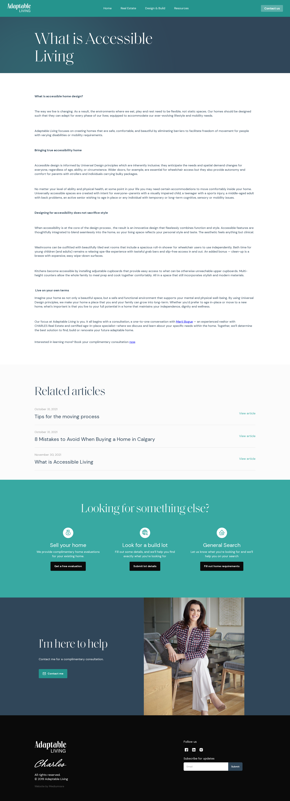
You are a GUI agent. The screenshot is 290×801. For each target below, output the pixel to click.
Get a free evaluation (68, 566)
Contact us (272, 8)
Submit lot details (144, 566)
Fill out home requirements (221, 566)
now (132, 342)
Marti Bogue (184, 322)
